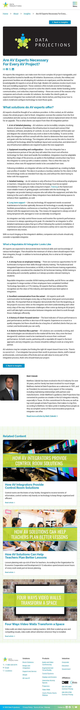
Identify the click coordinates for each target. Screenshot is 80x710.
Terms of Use (38, 707)
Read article (9, 503)
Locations (8, 671)
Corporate (65, 662)
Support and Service (29, 671)
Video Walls (46, 690)
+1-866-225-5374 (11, 665)
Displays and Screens (49, 677)
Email (7, 668)
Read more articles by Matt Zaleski (41, 416)
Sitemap (47, 707)
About (15, 14)
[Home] (12, 4)
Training (54, 187)
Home (5, 14)
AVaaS (25, 675)
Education (65, 666)
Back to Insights (61, 22)
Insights (27, 14)
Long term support (17, 203)
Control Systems (48, 673)
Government (66, 669)
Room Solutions (28, 662)
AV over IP (26, 678)
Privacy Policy (27, 707)
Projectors (45, 686)
